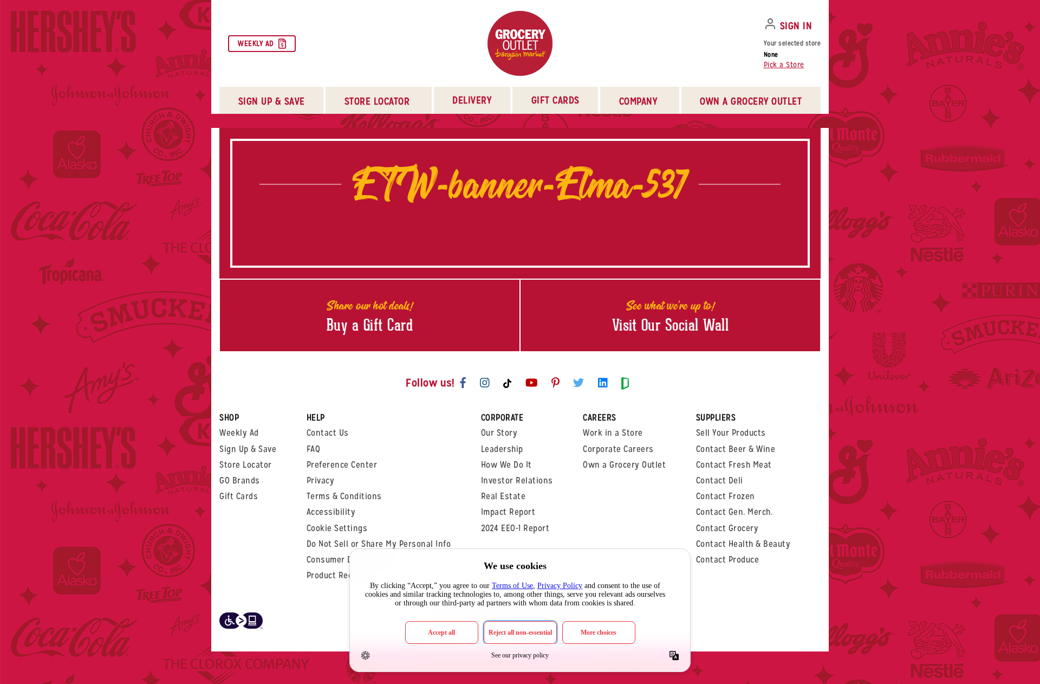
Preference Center (342, 464)
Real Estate (503, 496)
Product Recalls (337, 575)
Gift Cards (555, 100)
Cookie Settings (337, 528)
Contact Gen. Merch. (734, 512)
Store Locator (245, 464)
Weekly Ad (256, 43)
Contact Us (328, 432)
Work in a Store (613, 432)
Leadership (502, 449)
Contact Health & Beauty (743, 544)
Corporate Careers (618, 449)
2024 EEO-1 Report (515, 528)
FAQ (314, 449)
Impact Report (508, 512)
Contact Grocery (727, 528)
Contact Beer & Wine (736, 449)
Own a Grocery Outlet (624, 464)
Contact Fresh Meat (734, 464)
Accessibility (331, 512)
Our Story (499, 432)
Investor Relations (517, 480)
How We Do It (506, 464)
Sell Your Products (731, 432)
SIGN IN (796, 26)
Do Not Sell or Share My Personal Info (379, 544)
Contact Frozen (725, 496)
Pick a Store (784, 64)
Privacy (321, 480)
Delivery (471, 100)
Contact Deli (719, 480)
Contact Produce (727, 559)
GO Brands (239, 480)
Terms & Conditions (344, 496)
